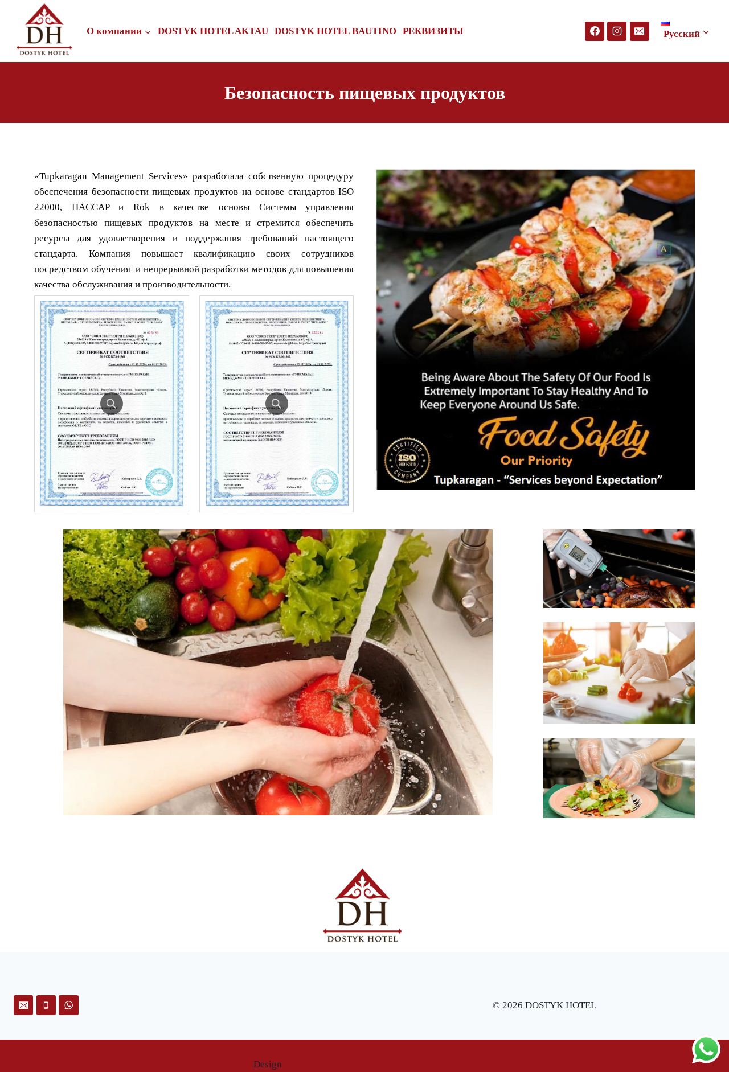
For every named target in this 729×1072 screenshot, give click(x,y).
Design (267, 1064)
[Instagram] (616, 31)
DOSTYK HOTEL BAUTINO (335, 31)
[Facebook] (594, 31)
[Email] (639, 31)
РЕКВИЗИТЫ (433, 31)
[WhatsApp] (68, 1005)
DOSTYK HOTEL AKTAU (213, 31)
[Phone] (46, 1005)
